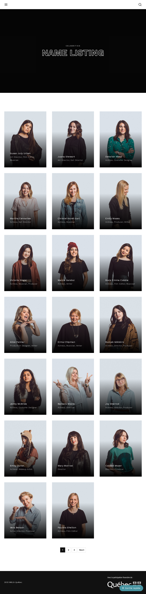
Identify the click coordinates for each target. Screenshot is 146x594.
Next (81, 550)
